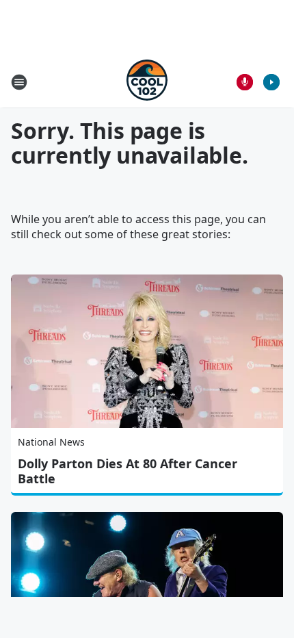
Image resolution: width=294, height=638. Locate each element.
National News (51, 441)
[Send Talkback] (245, 82)
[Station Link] (147, 82)
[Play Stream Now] (271, 82)
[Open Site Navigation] (19, 82)
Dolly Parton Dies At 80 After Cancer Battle (127, 471)
